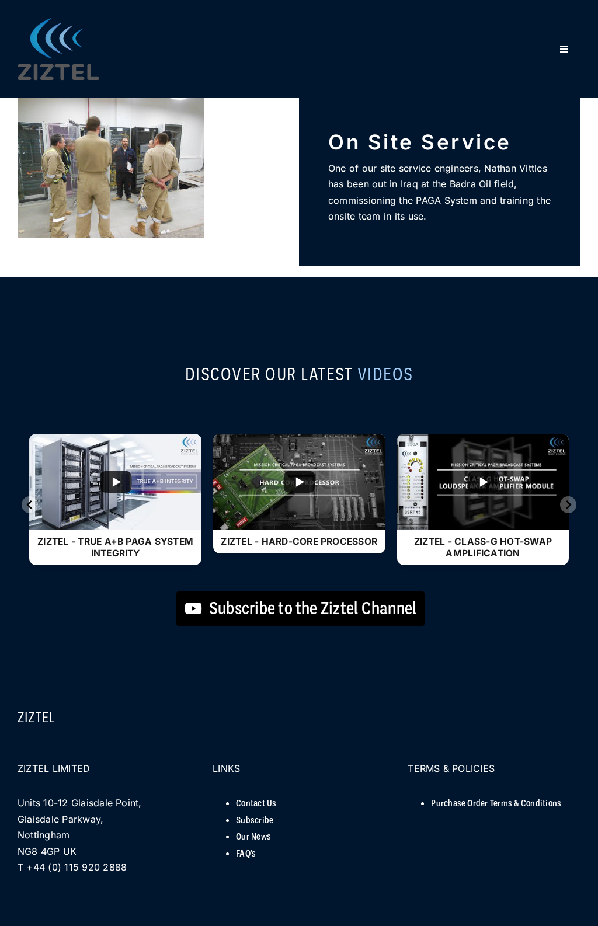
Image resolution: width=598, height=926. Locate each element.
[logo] (58, 23)
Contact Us (256, 803)
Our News (253, 836)
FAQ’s (246, 853)
